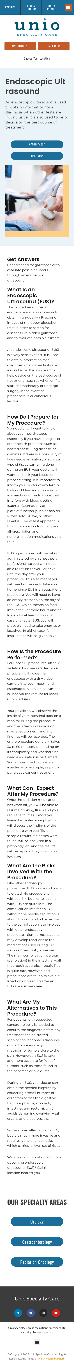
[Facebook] (31, 1313)
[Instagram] (43, 1313)
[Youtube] (56, 1313)
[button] (68, 7)
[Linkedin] (18, 1313)
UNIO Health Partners (51, 1358)
